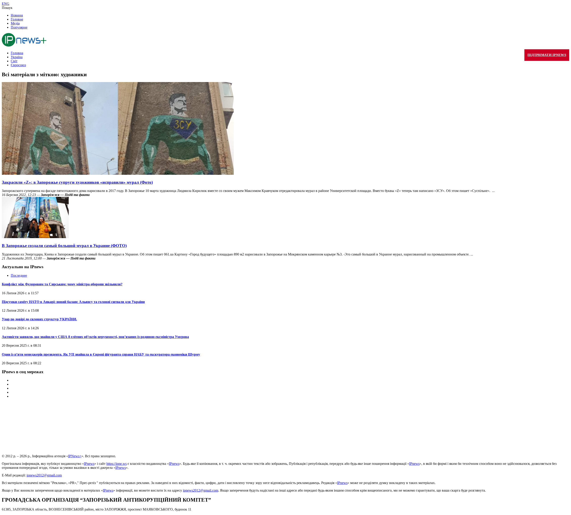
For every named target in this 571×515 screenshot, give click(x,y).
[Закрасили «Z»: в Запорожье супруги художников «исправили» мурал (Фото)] (118, 173)
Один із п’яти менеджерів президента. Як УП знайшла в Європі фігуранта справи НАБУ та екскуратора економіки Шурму (101, 354)
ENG (5, 4)
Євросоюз (18, 65)
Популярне (19, 27)
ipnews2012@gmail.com (44, 475)
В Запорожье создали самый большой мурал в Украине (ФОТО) (64, 245)
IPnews (89, 464)
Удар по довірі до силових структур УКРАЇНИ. (39, 319)
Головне (17, 19)
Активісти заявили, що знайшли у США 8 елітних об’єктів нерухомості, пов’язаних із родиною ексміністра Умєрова (95, 337)
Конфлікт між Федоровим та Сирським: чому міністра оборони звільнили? (62, 284)
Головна (17, 53)
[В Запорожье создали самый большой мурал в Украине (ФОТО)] (35, 237)
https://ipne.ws (116, 464)
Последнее (19, 275)
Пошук (7, 8)
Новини (17, 15)
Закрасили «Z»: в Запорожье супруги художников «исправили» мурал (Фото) (77, 182)
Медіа (15, 23)
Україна (17, 57)
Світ (14, 61)
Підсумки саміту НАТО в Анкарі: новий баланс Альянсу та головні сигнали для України (73, 302)
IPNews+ (74, 456)
